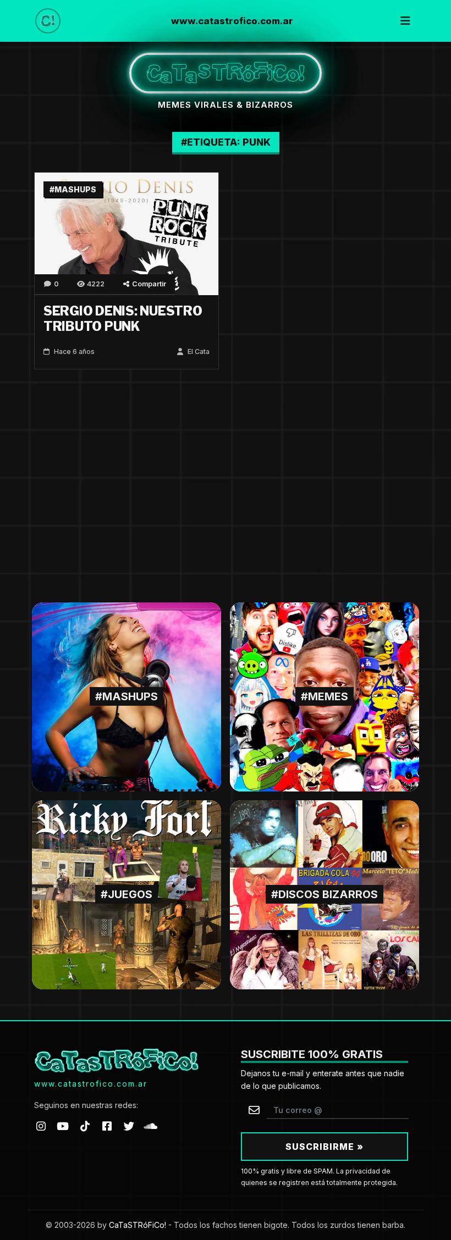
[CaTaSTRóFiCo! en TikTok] (84, 1126)
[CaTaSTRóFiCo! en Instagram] (40, 1126)
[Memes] (324, 696)
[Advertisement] (225, 486)
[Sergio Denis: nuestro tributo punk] (126, 233)
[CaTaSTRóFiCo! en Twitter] (128, 1126)
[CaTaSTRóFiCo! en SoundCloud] (150, 1126)
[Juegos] (126, 894)
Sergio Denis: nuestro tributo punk (122, 318)
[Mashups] (126, 696)
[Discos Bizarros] (324, 894)
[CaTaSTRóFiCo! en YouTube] (62, 1126)
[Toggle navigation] (405, 21)
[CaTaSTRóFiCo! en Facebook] (106, 1126)
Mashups (75, 189)
